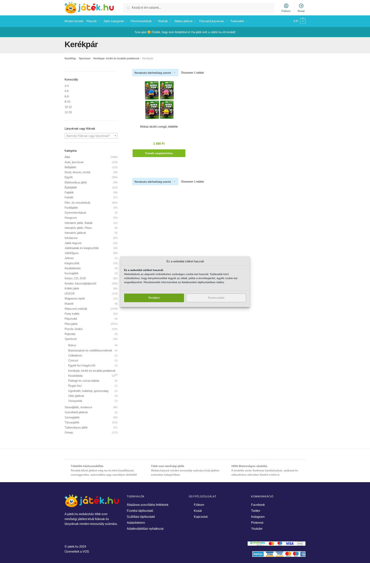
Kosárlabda (75, 375)
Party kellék (72, 313)
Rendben (154, 297)
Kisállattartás (73, 268)
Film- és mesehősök (77, 202)
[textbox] (91, 136)
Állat (67, 157)
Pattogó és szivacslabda (83, 380)
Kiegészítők (72, 263)
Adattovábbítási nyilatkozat (145, 528)
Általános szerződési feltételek (147, 504)
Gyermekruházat (75, 212)
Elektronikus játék (76, 182)
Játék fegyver (73, 243)
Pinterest (257, 522)
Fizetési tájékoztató (140, 510)
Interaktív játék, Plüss (78, 227)
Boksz (72, 345)
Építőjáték (71, 187)
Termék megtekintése (159, 153)
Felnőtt (69, 197)
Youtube (256, 528)
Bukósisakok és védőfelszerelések (90, 350)
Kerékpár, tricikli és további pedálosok (116, 58)
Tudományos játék (76, 427)
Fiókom (286, 11)
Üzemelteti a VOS (77, 551)
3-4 (67, 85)
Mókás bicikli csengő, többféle (159, 126)
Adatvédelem (136, 522)
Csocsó (73, 360)
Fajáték (69, 192)
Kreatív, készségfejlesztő (80, 283)
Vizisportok (75, 400)
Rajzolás (70, 333)
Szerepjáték (72, 417)
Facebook (258, 504)
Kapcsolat (201, 516)
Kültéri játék (72, 288)
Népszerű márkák (76, 308)
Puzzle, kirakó (73, 328)
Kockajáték (72, 273)
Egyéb (69, 177)
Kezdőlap (70, 58)
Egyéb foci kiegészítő (81, 365)
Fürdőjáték (71, 207)
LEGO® (70, 293)
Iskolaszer (71, 237)
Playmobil (71, 318)
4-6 (67, 91)
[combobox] (91, 135)
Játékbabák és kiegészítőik (82, 248)
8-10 (67, 101)
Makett (69, 303)
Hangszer (71, 217)
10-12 (68, 107)
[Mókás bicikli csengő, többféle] (159, 102)
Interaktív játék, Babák (79, 222)
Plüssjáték (71, 323)
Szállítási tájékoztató (141, 516)
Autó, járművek (74, 162)
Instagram (258, 516)
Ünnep (69, 432)
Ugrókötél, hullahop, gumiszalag (88, 390)
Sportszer (85, 58)
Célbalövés (75, 355)
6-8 (67, 96)
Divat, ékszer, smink (77, 172)
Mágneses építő (75, 298)
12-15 (68, 112)
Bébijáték (70, 167)
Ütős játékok (76, 395)
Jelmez (69, 258)
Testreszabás (216, 297)
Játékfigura (71, 253)
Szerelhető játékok (76, 412)
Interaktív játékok (75, 232)
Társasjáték (72, 422)
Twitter (255, 510)
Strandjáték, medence (78, 407)
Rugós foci (75, 385)
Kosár (301, 11)
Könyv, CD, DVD (75, 278)
